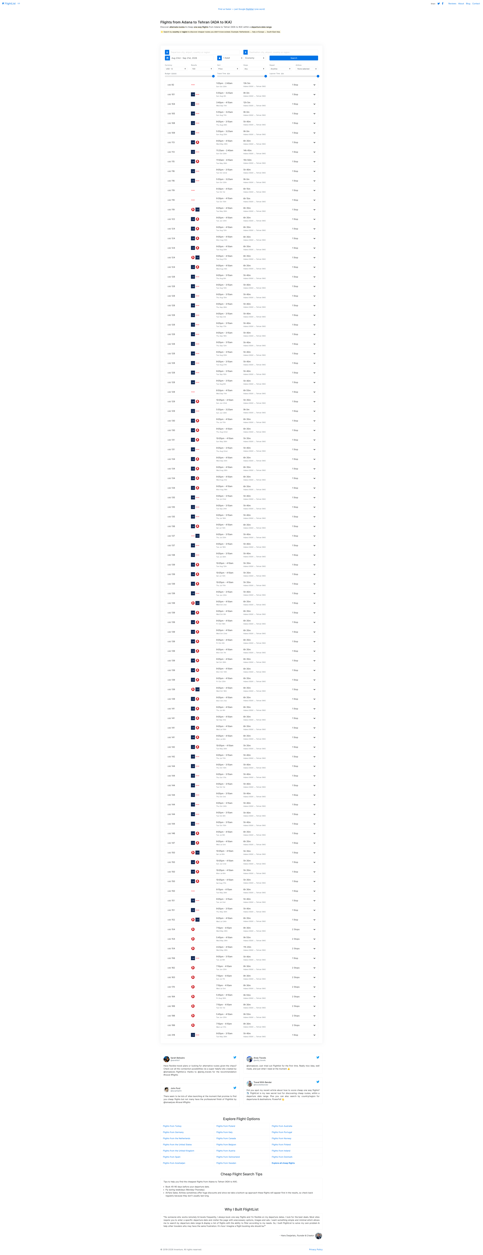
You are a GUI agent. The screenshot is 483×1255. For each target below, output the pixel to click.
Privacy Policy (316, 1249)
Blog (468, 3)
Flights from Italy (224, 1132)
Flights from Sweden (226, 1163)
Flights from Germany (173, 1132)
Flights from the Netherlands (176, 1138)
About (461, 3)
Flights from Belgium (226, 1144)
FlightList (10, 3)
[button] (314, 84)
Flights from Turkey (172, 1126)
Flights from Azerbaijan (174, 1163)
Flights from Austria (225, 1150)
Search (294, 58)
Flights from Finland (281, 1144)
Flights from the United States (177, 1144)
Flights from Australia (282, 1126)
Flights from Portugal (282, 1132)
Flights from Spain (171, 1157)
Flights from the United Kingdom (178, 1150)
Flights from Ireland (281, 1150)
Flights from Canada (226, 1138)
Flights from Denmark (282, 1157)
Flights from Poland (225, 1126)
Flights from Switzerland (228, 1157)
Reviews (452, 3)
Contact (476, 3)
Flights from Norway (281, 1138)
